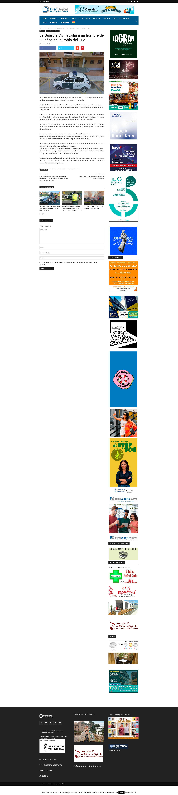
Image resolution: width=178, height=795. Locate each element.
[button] (136, 21)
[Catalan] (74, 23)
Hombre (68, 169)
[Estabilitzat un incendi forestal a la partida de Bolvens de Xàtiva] (94, 198)
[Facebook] (126, 1)
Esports (75, 18)
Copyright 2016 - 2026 (48, 759)
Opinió (45, 23)
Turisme (105, 18)
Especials (53, 23)
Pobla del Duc (75, 169)
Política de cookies (80, 766)
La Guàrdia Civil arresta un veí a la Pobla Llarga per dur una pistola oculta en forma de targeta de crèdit (72, 208)
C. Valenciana (124, 18)
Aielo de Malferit (44, 204)
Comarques (64, 18)
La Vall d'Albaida (49, 31)
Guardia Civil (61, 169)
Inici (44, 18)
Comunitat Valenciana (67, 204)
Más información (130, 792)
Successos (53, 18)
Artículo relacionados (47, 187)
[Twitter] (134, 1)
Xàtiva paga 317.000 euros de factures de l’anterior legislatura (91, 177)
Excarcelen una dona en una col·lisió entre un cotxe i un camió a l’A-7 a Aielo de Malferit (49, 208)
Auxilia (54, 169)
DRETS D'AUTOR (45, 770)
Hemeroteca (65, 23)
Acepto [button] (121, 792)
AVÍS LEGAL (43, 776)
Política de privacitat (94, 766)
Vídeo (115, 18)
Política (96, 18)
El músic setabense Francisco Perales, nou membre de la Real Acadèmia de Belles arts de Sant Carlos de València (53, 178)
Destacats (86, 204)
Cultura (85, 18)
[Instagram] (128, 1)
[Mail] (131, 1)
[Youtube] (137, 1)
